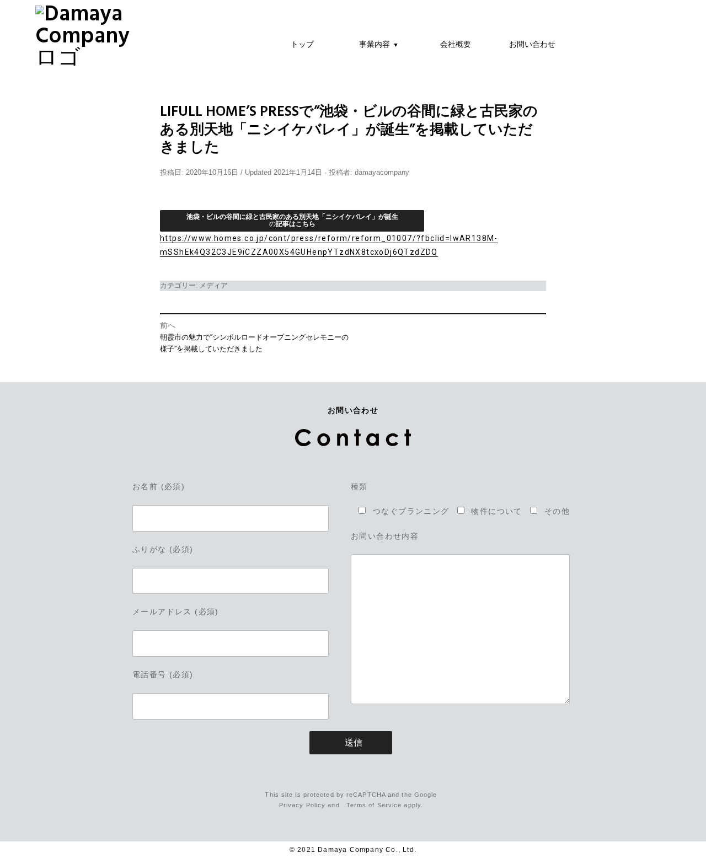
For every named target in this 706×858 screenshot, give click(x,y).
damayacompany (382, 172)
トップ (302, 44)
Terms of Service (374, 805)
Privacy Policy (302, 805)
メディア (213, 285)
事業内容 (379, 44)
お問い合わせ (532, 44)
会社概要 (455, 44)
